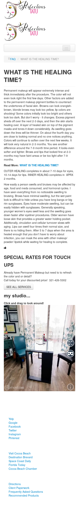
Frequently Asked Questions (26, 492)
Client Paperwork (19, 488)
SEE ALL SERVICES (18, 287)
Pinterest (14, 438)
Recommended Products (24, 495)
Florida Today (17, 465)
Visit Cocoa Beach (20, 453)
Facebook (15, 426)
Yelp (11, 419)
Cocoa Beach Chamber (23, 469)
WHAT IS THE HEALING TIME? (39, 165)
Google (13, 423)
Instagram (15, 434)
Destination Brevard (21, 457)
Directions (15, 484)
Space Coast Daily (20, 461)
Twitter (13, 430)
